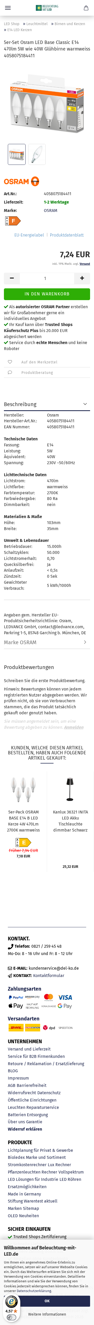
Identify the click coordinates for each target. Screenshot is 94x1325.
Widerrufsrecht (22, 1092)
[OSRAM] (21, 181)
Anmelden (73, 727)
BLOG (13, 1070)
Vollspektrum (71, 1172)
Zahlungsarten (24, 989)
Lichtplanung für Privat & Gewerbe (40, 1150)
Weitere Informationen (47, 1314)
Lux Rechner (59, 1164)
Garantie (34, 1121)
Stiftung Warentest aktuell (32, 1201)
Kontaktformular (48, 975)
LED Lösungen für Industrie (33, 1179)
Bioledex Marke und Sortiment (37, 1157)
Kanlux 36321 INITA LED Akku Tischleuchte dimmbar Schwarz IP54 (70, 822)
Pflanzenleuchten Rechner (32, 1172)
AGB (11, 1085)
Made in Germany (24, 1194)
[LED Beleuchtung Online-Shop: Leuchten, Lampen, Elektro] (47, 8)
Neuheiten (29, 1215)
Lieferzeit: (13, 202)
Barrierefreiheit (31, 1085)
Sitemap (31, 1208)
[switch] (11, 1317)
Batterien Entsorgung (28, 1114)
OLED (13, 1215)
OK (47, 1301)
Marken (15, 1208)
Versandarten (23, 1019)
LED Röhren (70, 1179)
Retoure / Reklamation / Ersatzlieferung (46, 1063)
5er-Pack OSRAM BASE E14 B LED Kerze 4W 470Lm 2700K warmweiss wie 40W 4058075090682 (23, 822)
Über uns (16, 1121)
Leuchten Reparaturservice (33, 1107)
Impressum (18, 1078)
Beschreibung (20, 404)
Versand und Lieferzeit (29, 1049)
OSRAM (50, 210)
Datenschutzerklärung (34, 1291)
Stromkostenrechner (27, 1164)
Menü (8, 8)
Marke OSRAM (20, 642)
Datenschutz (49, 1092)
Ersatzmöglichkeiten (27, 1186)
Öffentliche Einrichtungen (32, 1100)
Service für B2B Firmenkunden (36, 1056)
